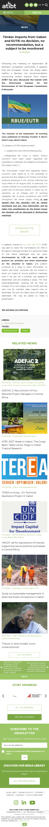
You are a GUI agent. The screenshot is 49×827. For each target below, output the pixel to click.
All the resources (24, 781)
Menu (9, 12)
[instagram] (16, 804)
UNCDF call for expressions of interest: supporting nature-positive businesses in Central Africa (23, 546)
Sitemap (39, 793)
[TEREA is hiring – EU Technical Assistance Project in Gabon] (24, 469)
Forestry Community (22, 385)
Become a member (24, 717)
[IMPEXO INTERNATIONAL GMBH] (15, 695)
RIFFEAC (42, 385)
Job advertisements (27, 487)
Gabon (25, 330)
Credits (10, 795)
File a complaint (35, 795)
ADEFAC (16, 383)
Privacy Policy (26, 793)
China (25, 588)
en (39, 5)
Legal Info (11, 793)
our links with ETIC (32, 245)
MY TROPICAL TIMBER (32, 812)
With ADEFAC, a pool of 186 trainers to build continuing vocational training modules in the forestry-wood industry (36, 667)
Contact (20, 795)
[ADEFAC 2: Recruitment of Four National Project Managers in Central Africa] (24, 364)
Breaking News (10, 330)
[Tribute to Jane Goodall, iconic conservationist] (24, 617)
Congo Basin (17, 436)
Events (27, 436)
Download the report (24, 230)
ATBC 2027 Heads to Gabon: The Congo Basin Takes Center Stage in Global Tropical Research (24, 445)
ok (24, 824)
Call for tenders (27, 383)
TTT (36, 588)
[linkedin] (24, 804)
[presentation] (3, 696)
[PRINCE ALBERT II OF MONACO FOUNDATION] (34, 695)
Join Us (36, 12)
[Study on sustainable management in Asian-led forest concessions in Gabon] (24, 570)
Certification (17, 588)
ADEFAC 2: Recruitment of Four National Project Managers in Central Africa (22, 394)
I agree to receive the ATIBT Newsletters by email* (25, 752)
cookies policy (23, 821)
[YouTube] (32, 804)
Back (24, 676)
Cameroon (39, 383)
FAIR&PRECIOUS (13, 812)
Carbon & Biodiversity (11, 638)
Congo (5, 385)
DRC (10, 385)
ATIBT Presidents (19, 636)
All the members (24, 707)
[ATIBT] (9, 5)
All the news (24, 655)
